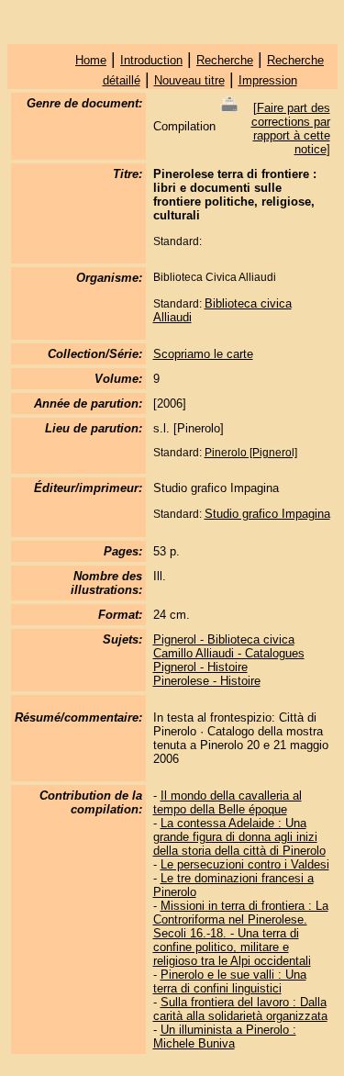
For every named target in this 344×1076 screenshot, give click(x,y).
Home (90, 60)
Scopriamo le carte (203, 354)
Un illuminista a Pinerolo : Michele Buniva (224, 1036)
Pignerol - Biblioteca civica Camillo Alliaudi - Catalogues (229, 646)
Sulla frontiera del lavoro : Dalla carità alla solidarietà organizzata (240, 1009)
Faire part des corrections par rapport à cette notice (290, 128)
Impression (268, 80)
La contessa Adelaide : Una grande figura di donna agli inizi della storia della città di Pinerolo (239, 836)
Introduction (151, 60)
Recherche (224, 60)
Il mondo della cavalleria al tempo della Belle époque (227, 802)
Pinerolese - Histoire (207, 681)
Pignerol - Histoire (200, 667)
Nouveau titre (189, 80)
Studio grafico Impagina (267, 514)
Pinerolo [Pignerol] (251, 452)
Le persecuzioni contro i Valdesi (245, 864)
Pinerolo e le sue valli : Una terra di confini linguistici (229, 981)
